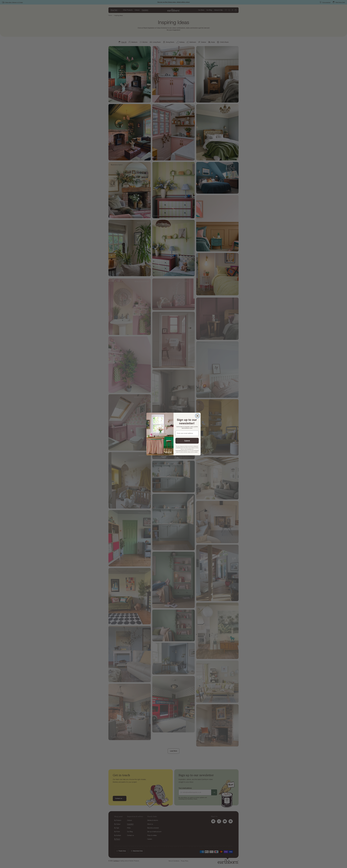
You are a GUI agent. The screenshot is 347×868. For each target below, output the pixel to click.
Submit (187, 441)
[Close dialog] (197, 416)
